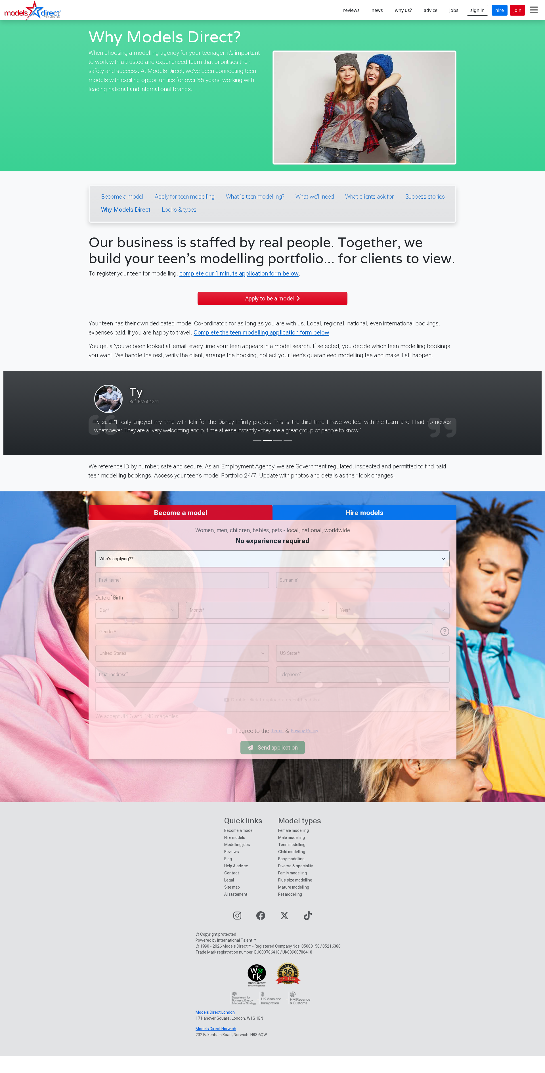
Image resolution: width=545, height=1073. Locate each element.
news (377, 10)
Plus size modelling (295, 880)
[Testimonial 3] (277, 440)
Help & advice (236, 866)
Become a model (122, 196)
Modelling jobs (237, 844)
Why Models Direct (125, 209)
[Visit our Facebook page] (260, 917)
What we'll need (314, 196)
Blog (228, 859)
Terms (277, 730)
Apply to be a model (269, 298)
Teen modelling (291, 844)
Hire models (234, 837)
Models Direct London (215, 1012)
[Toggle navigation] (534, 10)
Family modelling (292, 873)
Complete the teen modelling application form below (261, 332)
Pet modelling (290, 894)
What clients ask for (369, 196)
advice (430, 10)
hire (499, 10)
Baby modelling (291, 859)
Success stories (425, 196)
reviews (351, 10)
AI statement (235, 894)
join (517, 10)
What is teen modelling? (255, 196)
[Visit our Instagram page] (237, 917)
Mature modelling (293, 887)
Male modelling (291, 837)
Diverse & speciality (295, 866)
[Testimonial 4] (288, 440)
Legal (229, 880)
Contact (231, 873)
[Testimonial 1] (257, 440)
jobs (453, 10)
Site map (232, 887)
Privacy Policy (304, 730)
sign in (477, 10)
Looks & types (179, 209)
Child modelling (291, 851)
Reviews (231, 851)
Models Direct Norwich (216, 1028)
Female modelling (293, 830)
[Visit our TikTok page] (307, 917)
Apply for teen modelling (185, 196)
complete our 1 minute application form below (239, 273)
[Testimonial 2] (267, 440)
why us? (403, 10)
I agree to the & (277, 730)
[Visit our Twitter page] (284, 917)
